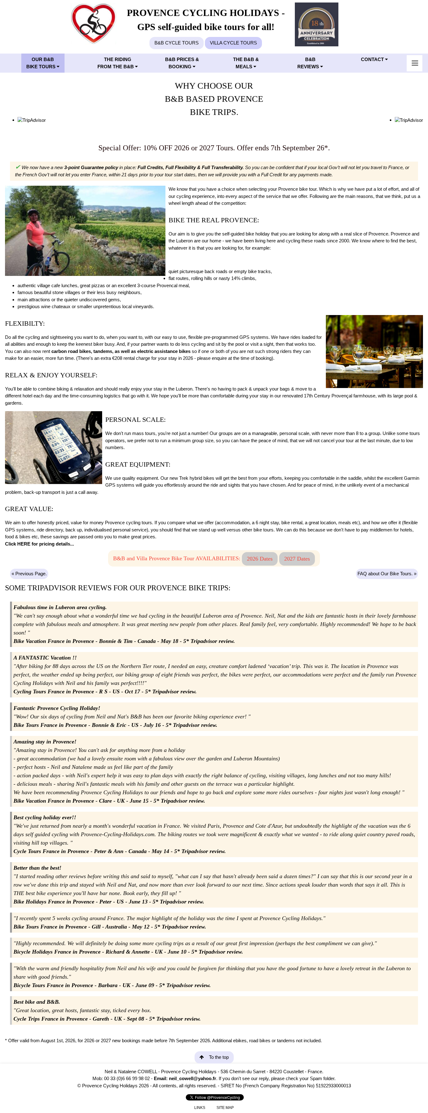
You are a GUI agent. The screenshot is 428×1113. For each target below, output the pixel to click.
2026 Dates (260, 559)
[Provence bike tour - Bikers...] (85, 231)
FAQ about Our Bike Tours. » (387, 573)
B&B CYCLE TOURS (176, 42)
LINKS (199, 1107)
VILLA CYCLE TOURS (233, 42)
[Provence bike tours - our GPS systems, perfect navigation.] (53, 447)
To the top (219, 1057)
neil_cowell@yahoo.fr (192, 1078)
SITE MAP (225, 1107)
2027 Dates (297, 559)
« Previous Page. (29, 573)
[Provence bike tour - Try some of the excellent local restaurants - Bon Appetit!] (374, 351)
